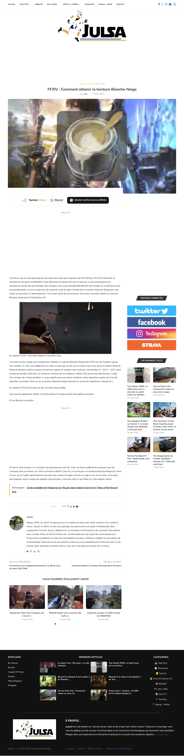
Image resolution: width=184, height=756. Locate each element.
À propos (69, 748)
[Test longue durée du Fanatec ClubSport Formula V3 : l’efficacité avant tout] (164, 444)
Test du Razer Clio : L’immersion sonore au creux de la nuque (163, 389)
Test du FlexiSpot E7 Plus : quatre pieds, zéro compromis (138, 458)
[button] (13, 604)
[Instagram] (166, 4)
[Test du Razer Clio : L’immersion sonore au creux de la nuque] (164, 375)
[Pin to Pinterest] (74, 506)
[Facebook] (159, 4)
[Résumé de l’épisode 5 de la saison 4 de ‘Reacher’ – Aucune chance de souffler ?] (48, 681)
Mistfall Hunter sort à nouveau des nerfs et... (65, 614)
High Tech (24, 4)
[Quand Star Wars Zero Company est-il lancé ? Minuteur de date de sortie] (27, 597)
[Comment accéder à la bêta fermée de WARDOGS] (103, 597)
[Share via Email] (77, 506)
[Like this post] (65, 506)
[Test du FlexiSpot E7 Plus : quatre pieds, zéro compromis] (138, 444)
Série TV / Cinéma (70, 4)
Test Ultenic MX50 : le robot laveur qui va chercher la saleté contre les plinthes (137, 390)
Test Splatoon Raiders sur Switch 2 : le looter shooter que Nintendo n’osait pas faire (137, 425)
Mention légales (95, 748)
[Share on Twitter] (71, 506)
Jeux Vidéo (52, 4)
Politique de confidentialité (119, 748)
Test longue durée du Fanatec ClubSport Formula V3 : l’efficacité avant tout (164, 460)
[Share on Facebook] (68, 506)
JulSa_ (85, 94)
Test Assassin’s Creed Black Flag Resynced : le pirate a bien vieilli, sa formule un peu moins (164, 425)
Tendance (89, 4)
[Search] (174, 4)
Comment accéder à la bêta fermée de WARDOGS (103, 614)
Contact (120, 4)
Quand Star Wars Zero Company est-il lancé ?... (27, 614)
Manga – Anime (105, 4)
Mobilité (39, 4)
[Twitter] (162, 4)
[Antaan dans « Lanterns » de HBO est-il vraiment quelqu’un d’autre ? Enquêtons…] (99, 695)
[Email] (170, 4)
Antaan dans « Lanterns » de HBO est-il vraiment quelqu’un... (123, 692)
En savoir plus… (162, 734)
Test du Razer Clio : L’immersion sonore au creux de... (71, 692)
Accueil (11, 4)
